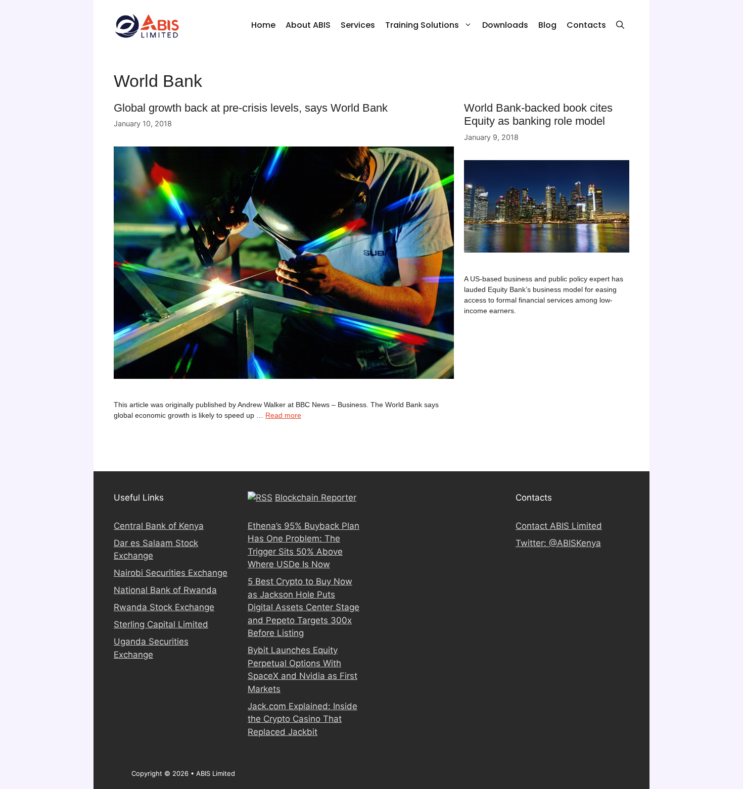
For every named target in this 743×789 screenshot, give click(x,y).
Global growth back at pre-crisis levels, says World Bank (251, 108)
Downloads (505, 25)
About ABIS (308, 25)
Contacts (586, 25)
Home (263, 25)
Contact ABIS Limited (559, 526)
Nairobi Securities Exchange (170, 573)
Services (358, 25)
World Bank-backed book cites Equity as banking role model (538, 114)
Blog (547, 25)
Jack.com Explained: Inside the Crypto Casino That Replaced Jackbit (302, 719)
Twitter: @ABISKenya (558, 543)
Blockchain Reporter (315, 497)
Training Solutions (422, 25)
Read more (283, 415)
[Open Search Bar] (620, 25)
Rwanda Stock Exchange (164, 607)
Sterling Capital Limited (161, 624)
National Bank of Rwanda (165, 590)
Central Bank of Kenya (159, 526)
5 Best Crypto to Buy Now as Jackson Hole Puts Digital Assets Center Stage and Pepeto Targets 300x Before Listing (303, 607)
